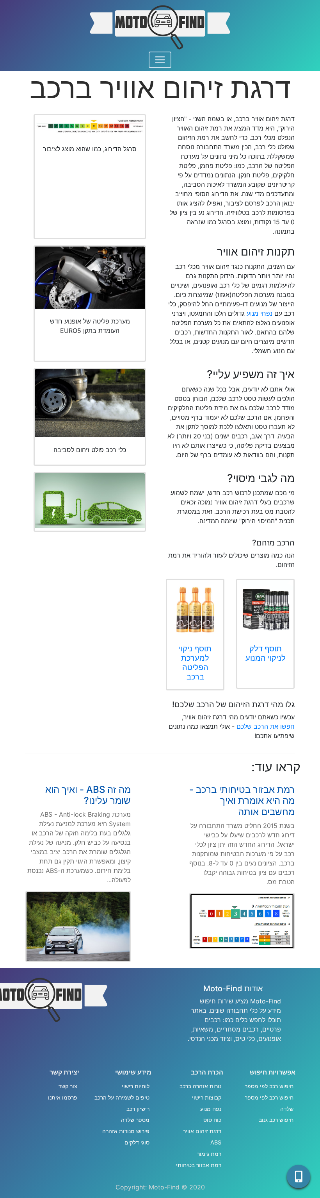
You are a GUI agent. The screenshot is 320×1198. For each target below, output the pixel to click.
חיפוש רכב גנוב (276, 1119)
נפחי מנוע (259, 313)
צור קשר (68, 1086)
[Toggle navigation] (160, 60)
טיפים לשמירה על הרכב (121, 1097)
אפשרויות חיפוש (272, 1072)
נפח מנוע (210, 1108)
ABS (215, 1142)
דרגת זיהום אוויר (202, 1131)
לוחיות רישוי (135, 1086)
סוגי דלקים (136, 1142)
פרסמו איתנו (62, 1097)
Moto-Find (164, 1187)
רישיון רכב (137, 1108)
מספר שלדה (135, 1119)
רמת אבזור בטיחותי (198, 1165)
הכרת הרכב (207, 1072)
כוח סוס (212, 1119)
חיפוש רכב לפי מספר (269, 1086)
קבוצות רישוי (206, 1097)
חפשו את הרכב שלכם (265, 726)
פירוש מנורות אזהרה (125, 1131)
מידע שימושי (133, 1072)
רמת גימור (209, 1153)
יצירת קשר (64, 1072)
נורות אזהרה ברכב (200, 1086)
